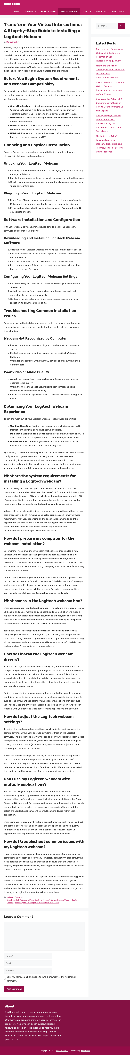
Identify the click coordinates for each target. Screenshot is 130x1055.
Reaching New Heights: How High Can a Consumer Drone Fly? (33, 903)
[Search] (121, 26)
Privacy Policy (118, 11)
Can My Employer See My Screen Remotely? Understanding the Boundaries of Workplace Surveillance (108, 123)
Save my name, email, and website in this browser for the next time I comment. (41, 979)
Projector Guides (48, 11)
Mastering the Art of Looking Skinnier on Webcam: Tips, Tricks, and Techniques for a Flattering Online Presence (110, 144)
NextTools (12, 4)
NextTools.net (12, 1012)
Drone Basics (30, 11)
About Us (87, 11)
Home (16, 11)
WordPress (85, 1051)
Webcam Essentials (69, 11)
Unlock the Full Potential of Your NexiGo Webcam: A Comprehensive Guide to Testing (42, 900)
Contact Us (101, 11)
